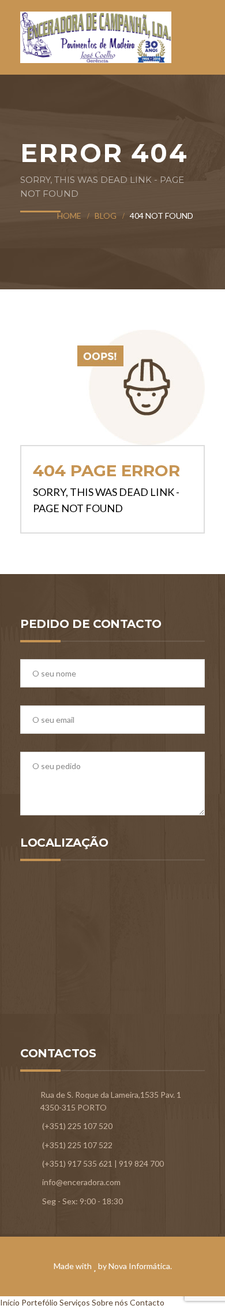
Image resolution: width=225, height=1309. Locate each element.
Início (10, 1302)
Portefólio (39, 1302)
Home (69, 215)
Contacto (147, 1302)
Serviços (74, 1302)
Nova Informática (139, 1266)
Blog (106, 215)
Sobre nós (110, 1302)
